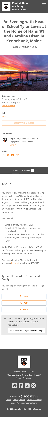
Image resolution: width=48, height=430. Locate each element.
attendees (6, 116)
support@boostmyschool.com (24, 403)
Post (26, 303)
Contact (13, 145)
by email (15, 263)
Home (8, 399)
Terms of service (34, 399)
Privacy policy (19, 399)
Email (26, 309)
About (18, 378)
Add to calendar (8, 105)
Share (26, 296)
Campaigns (27, 378)
